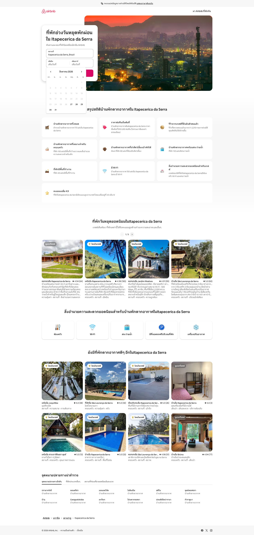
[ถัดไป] (132, 234)
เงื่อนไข (80, 530)
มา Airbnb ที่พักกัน (202, 11)
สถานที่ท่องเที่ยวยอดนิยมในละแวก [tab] (99, 481)
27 (71, 104)
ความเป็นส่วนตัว (67, 530)
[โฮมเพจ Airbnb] (48, 11)
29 (82, 104)
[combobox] (69, 54)
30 (50, 110)
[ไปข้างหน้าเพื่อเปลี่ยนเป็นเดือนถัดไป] (81, 72)
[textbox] (58, 64)
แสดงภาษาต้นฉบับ (145, 3)
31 (56, 110)
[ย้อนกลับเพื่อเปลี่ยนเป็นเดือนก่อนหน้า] (51, 72)
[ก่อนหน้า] (122, 234)
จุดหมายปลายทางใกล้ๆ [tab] (52, 481)
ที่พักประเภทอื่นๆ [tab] (73, 481)
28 (76, 104)
